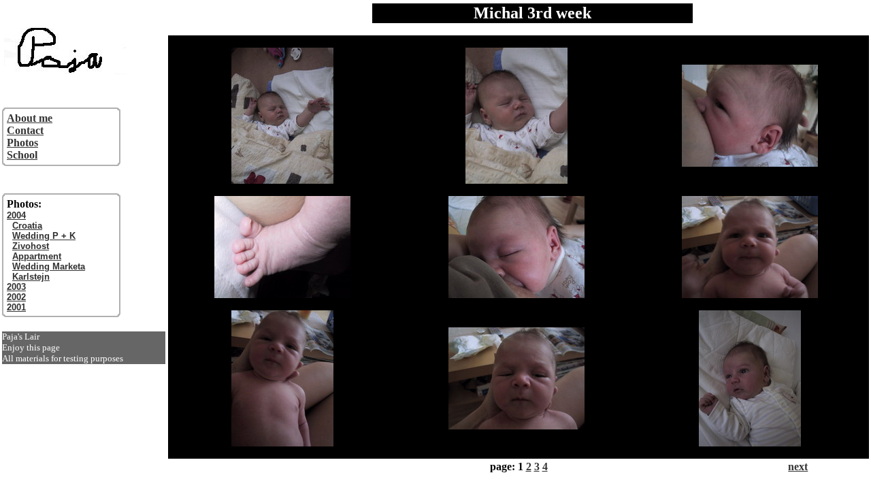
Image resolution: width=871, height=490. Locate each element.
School (22, 155)
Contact (25, 130)
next (798, 466)
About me (29, 118)
